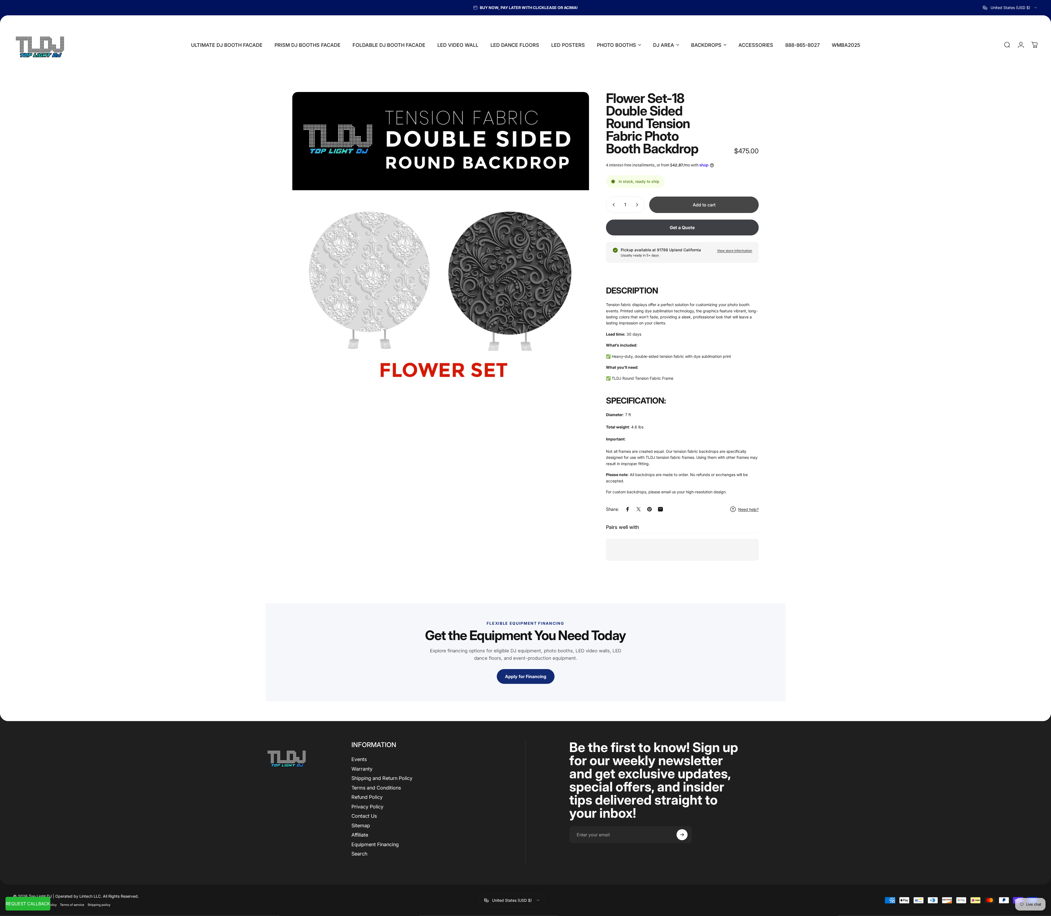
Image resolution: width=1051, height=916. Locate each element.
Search (359, 854)
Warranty (362, 769)
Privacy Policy (367, 807)
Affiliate (359, 835)
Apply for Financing (525, 676)
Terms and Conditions (376, 788)
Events (359, 759)
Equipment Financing (375, 844)
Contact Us (364, 816)
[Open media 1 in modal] (440, 240)
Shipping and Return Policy (381, 778)
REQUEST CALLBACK (28, 903)
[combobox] (1010, 7)
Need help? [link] (748, 509)
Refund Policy (367, 797)
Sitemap (360, 825)
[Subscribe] (682, 834)
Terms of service (72, 905)
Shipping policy (99, 905)
